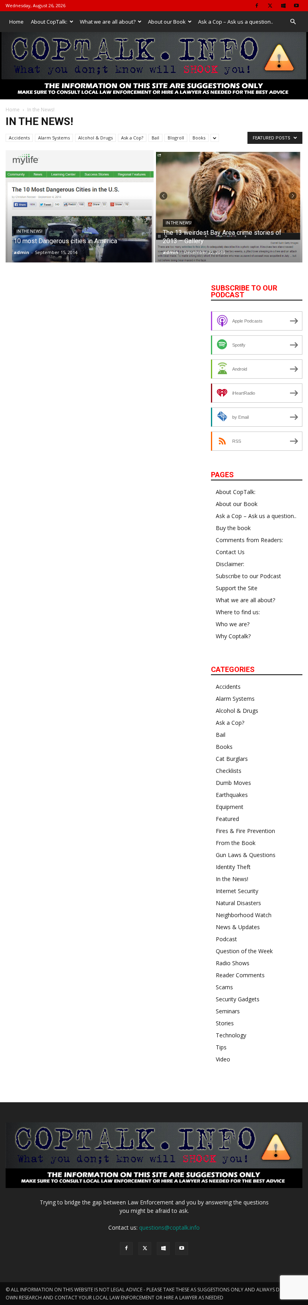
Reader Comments (240, 975)
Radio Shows (232, 963)
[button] (292, 22)
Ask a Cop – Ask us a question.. (235, 21)
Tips (221, 1047)
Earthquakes (232, 795)
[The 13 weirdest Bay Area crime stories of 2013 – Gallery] (229, 208)
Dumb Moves (233, 783)
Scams (224, 987)
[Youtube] (296, 5)
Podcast (226, 939)
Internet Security (237, 891)
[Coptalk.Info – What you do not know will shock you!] (154, 65)
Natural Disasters (238, 903)
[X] (270, 5)
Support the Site (236, 588)
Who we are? (232, 624)
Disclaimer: (230, 564)
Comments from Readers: (249, 540)
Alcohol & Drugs (95, 138)
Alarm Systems (54, 138)
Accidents (19, 138)
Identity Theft (233, 867)
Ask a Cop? (132, 138)
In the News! (29, 231)
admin (21, 252)
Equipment (229, 807)
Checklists (228, 771)
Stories (225, 1023)
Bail (155, 138)
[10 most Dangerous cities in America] (80, 240)
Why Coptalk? (233, 636)
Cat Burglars (232, 758)
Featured (227, 819)
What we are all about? (108, 21)
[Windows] (283, 5)
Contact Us (230, 552)
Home (16, 21)
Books (198, 138)
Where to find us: (238, 612)
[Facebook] (257, 5)
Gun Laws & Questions (246, 855)
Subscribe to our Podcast (248, 576)
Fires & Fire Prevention (245, 831)
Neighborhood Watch (244, 915)
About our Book (167, 21)
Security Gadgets (237, 999)
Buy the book (233, 528)
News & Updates (238, 927)
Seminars (228, 1011)
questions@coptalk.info (169, 1227)
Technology (231, 1035)
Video (223, 1059)
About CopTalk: (49, 21)
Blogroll (176, 138)
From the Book (235, 843)
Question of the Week (244, 951)
